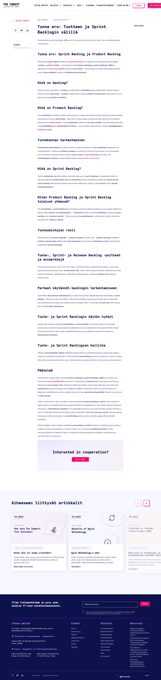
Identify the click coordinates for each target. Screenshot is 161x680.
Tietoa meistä (75, 631)
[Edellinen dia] (138, 503)
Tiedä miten (75, 641)
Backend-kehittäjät (107, 644)
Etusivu (73, 628)
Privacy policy (36, 675)
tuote (116, 62)
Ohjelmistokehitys (107, 631)
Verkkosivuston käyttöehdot (50, 675)
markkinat (42, 130)
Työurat (73, 644)
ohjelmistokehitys (77, 62)
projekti (49, 62)
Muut (102, 653)
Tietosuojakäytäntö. (126, 613)
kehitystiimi (94, 155)
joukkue (62, 69)
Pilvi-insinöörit (105, 647)
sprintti (49, 65)
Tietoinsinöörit (105, 650)
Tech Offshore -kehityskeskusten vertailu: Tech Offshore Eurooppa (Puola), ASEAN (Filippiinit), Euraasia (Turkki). (139, 652)
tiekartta (58, 122)
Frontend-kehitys (106, 638)
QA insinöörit (105, 656)
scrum (55, 69)
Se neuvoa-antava (107, 628)
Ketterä (46, 90)
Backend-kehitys (106, 635)
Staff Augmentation (107, 641)
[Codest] (11, 7)
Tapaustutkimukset (77, 638)
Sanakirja (74, 647)
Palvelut (74, 635)
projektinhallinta (58, 381)
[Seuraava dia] (146, 503)
